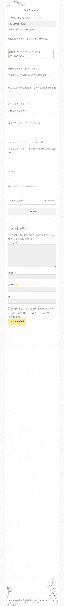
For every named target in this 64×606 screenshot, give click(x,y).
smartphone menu (56, 10)
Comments (12, 186)
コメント (14, 242)
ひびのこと (32, 9)
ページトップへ (58, 598)
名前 (12, 272)
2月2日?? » (49, 201)
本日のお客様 (18, 23)
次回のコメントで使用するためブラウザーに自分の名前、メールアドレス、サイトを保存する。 (31, 313)
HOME (33, 211)
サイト (11, 296)
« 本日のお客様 (16, 201)
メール (13, 284)
